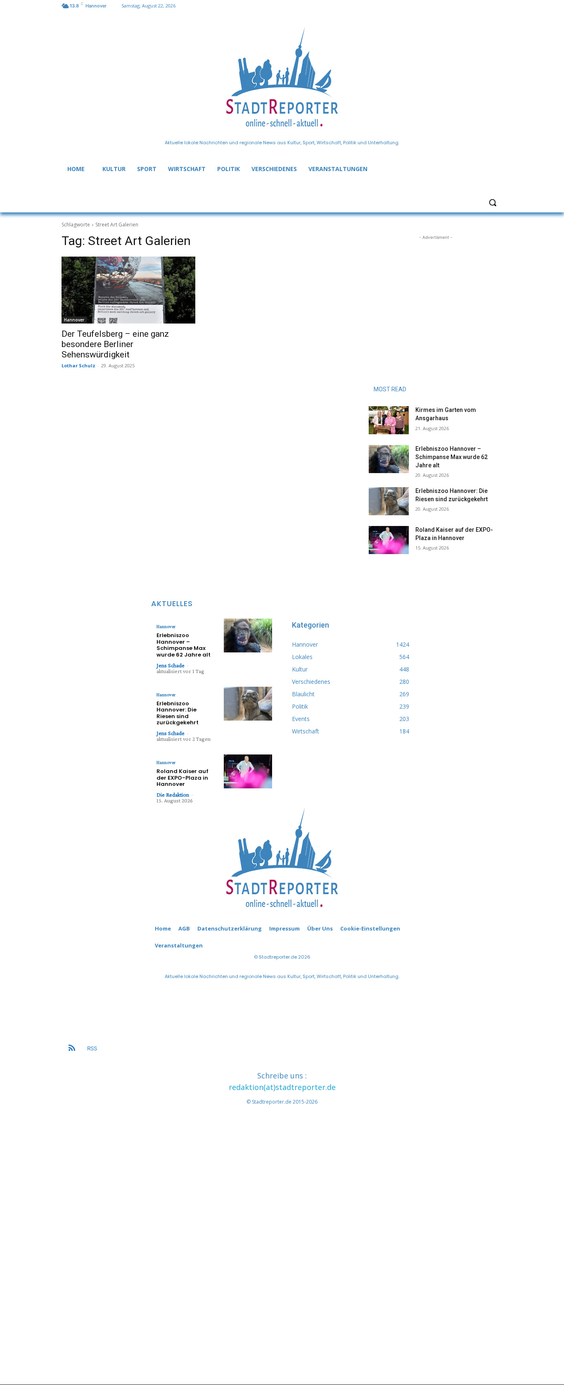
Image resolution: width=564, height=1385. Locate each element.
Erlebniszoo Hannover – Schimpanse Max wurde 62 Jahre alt (451, 456)
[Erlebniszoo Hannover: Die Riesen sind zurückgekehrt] (389, 501)
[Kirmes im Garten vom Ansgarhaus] (389, 420)
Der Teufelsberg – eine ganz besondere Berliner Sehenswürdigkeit (115, 344)
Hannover (74, 320)
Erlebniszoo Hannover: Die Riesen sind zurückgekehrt (177, 713)
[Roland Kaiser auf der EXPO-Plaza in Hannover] (389, 540)
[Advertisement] (436, 293)
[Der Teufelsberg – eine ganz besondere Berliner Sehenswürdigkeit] (128, 290)
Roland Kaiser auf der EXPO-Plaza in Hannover (182, 777)
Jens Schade (170, 665)
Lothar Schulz (78, 365)
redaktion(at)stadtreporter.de (282, 1087)
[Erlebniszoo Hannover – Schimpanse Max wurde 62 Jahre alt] (389, 459)
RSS (92, 1048)
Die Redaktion (172, 794)
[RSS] (72, 1048)
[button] (492, 202)
